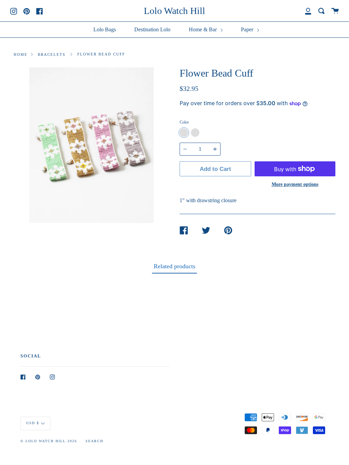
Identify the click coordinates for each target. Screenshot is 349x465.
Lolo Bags (104, 29)
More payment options (295, 184)
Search (94, 441)
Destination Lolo (152, 29)
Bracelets (51, 54)
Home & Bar (203, 29)
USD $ (32, 423)
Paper (248, 29)
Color (184, 122)
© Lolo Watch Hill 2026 (48, 441)
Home (21, 54)
